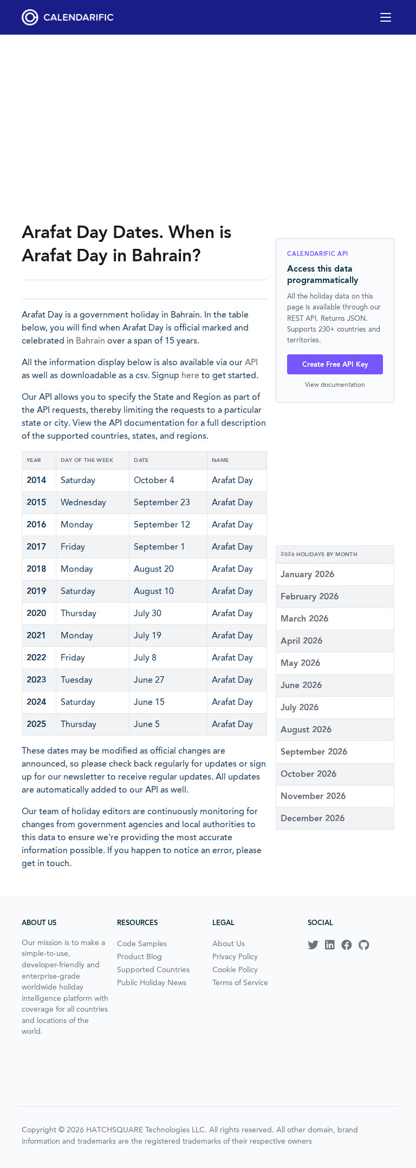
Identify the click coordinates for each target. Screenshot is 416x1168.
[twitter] (313, 945)
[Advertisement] (208, 127)
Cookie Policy (235, 969)
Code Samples (142, 943)
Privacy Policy (235, 956)
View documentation (335, 384)
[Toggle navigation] (385, 17)
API (251, 362)
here (190, 375)
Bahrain (90, 340)
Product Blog (139, 956)
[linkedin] (330, 945)
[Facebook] (346, 945)
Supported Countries (153, 969)
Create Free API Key (335, 364)
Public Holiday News (151, 982)
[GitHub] (364, 945)
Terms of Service (240, 982)
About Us (228, 943)
